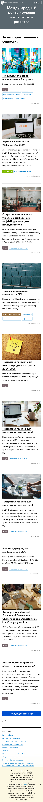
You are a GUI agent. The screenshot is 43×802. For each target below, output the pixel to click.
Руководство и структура (11, 738)
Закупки (5, 751)
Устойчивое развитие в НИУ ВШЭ (14, 741)
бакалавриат (27, 94)
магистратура (8, 98)
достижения (27, 314)
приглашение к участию (11, 94)
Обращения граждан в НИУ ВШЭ (13, 754)
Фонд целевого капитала (11, 757)
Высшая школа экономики (14, 3)
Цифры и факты (7, 735)
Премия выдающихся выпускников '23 (15, 292)
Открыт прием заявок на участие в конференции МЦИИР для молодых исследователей (17, 219)
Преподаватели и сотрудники (12, 744)
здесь (15, 782)
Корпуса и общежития (10, 748)
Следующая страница (21, 713)
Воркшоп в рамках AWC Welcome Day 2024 (16, 143)
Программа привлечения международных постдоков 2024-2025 (18, 365)
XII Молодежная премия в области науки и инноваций (18, 664)
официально (27, 319)
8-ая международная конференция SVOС (15, 550)
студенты (24, 90)
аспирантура (20, 98)
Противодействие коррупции (12, 760)
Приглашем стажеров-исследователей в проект (17, 77)
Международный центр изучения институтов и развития (21, 14)
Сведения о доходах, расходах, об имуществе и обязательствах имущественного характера (18, 764)
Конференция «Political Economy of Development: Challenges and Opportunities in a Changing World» (19, 617)
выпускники (14, 90)
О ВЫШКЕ (6, 731)
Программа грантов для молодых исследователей (17, 430)
